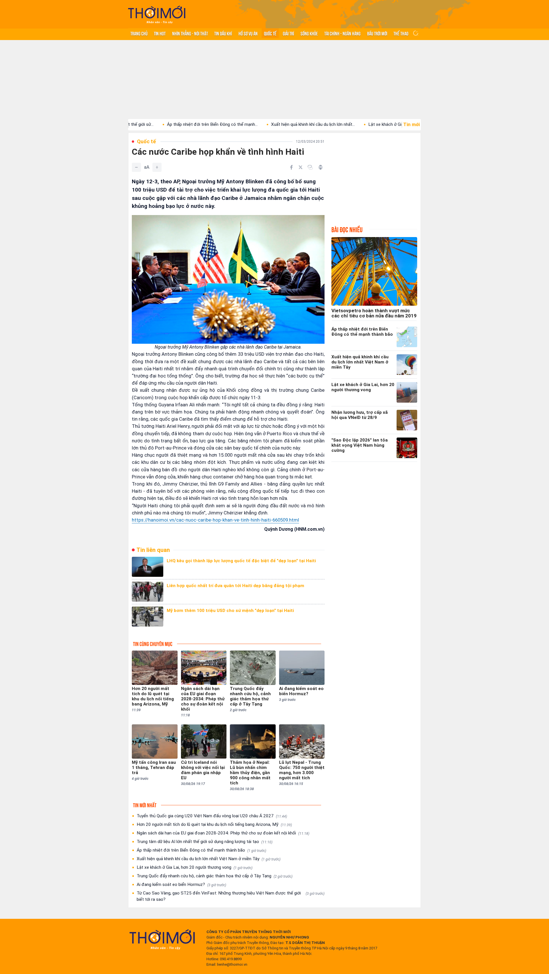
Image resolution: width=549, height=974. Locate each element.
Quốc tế (270, 33)
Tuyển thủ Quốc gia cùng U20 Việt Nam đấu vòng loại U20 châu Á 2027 (212, 815)
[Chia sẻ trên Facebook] (291, 167)
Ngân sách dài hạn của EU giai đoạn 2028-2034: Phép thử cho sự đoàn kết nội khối (223, 833)
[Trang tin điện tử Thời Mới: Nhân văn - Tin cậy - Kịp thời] (156, 14)
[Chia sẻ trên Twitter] (300, 167)
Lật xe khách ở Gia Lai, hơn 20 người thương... (374, 124)
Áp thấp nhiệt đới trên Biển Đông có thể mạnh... (175, 124)
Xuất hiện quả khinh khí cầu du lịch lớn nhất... (276, 124)
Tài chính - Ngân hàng (342, 33)
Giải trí (288, 33)
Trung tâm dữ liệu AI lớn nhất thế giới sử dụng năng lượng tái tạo (204, 841)
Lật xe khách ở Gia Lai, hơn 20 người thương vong (194, 867)
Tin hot (160, 33)
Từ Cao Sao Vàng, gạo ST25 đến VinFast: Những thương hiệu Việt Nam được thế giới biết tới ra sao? (231, 896)
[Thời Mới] (162, 939)
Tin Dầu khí (223, 33)
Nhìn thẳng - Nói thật (190, 33)
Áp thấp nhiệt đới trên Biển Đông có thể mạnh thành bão (201, 850)
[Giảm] (136, 167)
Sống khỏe (309, 33)
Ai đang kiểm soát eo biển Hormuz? (181, 884)
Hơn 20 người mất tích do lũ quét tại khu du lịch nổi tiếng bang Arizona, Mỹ (214, 824)
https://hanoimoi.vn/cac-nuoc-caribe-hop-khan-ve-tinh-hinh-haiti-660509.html (215, 520)
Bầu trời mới (377, 33)
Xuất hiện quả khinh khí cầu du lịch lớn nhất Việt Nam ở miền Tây (209, 858)
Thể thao (400, 33)
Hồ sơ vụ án (248, 33)
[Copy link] (310, 167)
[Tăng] (157, 167)
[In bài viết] (321, 167)
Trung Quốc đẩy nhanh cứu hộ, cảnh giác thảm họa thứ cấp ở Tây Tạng (215, 875)
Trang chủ (139, 33)
